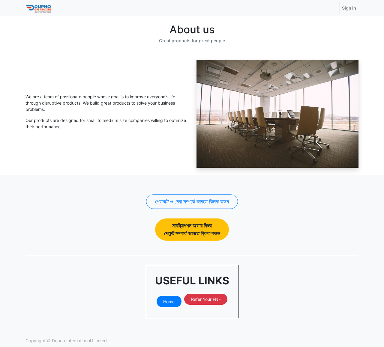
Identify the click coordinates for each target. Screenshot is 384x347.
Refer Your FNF (206, 299)
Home (169, 301)
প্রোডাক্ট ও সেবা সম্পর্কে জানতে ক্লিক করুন (192, 201)
